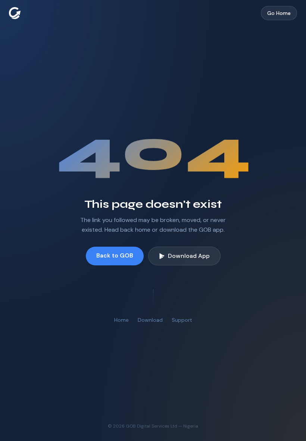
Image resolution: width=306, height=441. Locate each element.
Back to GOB (114, 255)
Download (150, 320)
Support (182, 320)
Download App (189, 256)
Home (121, 320)
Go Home (279, 13)
